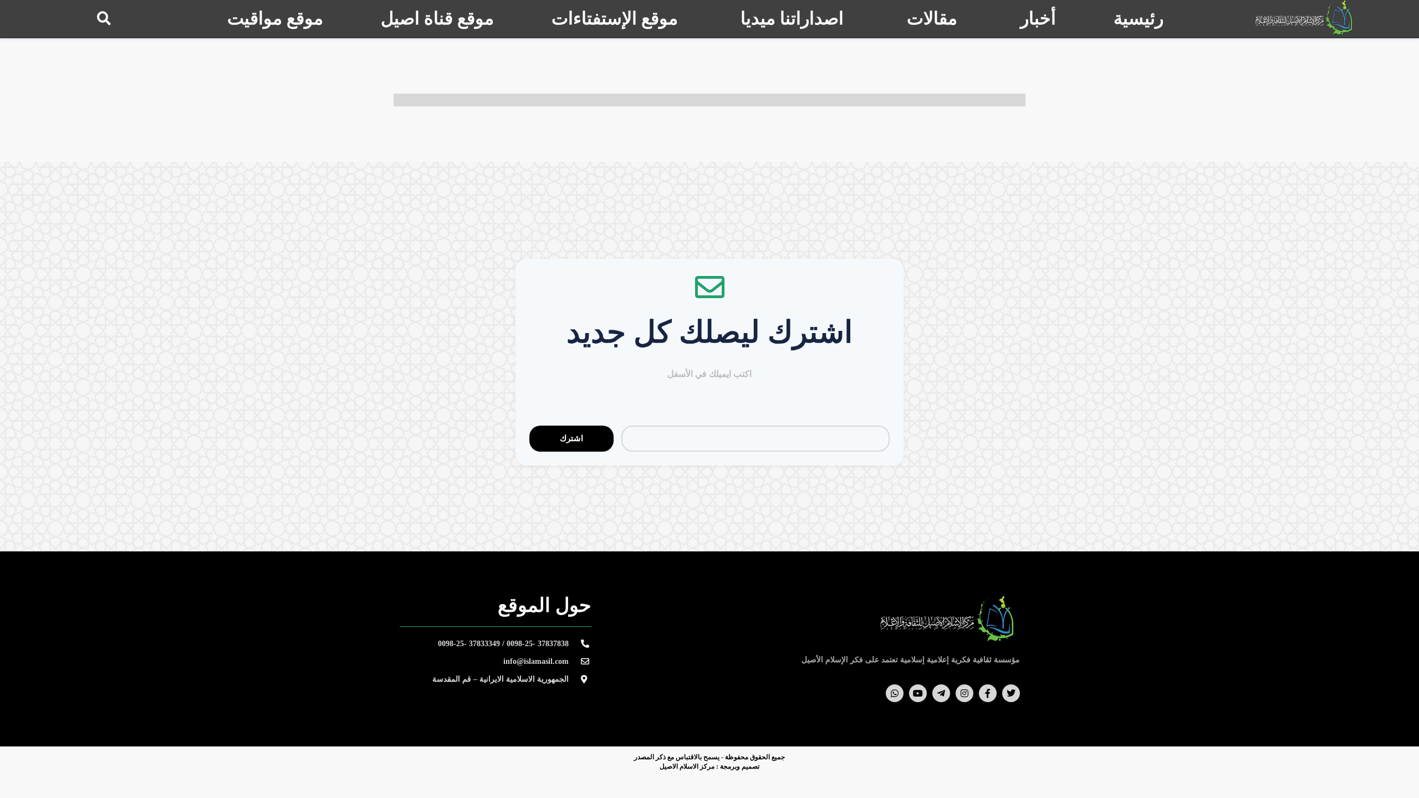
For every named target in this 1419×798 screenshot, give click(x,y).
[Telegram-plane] (941, 693)
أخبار (1038, 18)
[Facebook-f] (988, 693)
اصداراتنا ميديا (792, 18)
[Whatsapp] (895, 693)
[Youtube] (918, 693)
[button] (103, 18)
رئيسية (1138, 18)
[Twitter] (1011, 693)
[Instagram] (964, 693)
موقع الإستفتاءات (615, 18)
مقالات (932, 18)
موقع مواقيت (275, 18)
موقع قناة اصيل (437, 18)
